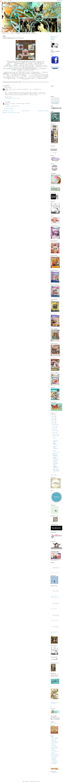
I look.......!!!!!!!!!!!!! (56, 451)
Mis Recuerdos (55, 755)
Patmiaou (54, 759)
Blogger (38, 781)
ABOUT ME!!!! (56, 453)
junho (54, 427)
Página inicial (25, 110)
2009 (53, 475)
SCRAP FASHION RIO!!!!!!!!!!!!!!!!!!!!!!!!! (56, 471)
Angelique (54, 740)
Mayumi (53, 753)
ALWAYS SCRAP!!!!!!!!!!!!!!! (56, 444)
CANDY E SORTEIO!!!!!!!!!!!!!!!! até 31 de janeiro (56, 459)
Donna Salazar (55, 742)
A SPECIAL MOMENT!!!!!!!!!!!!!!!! (56, 467)
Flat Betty (54, 745)
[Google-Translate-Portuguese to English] (53, 101)
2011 (53, 421)
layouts (12, 33)
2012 (53, 419)
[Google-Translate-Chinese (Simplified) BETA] (52, 99)
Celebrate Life (55, 741)
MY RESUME (18, 33)
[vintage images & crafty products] (54, 583)
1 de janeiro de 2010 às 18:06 (12, 106)
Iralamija (54, 750)
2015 (53, 414)
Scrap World (54, 762)
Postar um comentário (9, 108)
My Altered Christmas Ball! (55, 463)
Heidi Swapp (54, 746)
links (7, 33)
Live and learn (55, 751)
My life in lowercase (54, 758)
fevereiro (55, 434)
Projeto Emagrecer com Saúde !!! (29, 33)
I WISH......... (56, 438)
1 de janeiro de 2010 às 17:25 (12, 98)
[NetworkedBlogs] (55, 67)
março (54, 432)
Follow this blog (55, 68)
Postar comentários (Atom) (13, 112)
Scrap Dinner (55, 760)
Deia (6, 102)
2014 (53, 416)
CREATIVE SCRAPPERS (55, 455)
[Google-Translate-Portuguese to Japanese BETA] (58, 99)
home (4, 33)
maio (54, 429)
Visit (54, 620)
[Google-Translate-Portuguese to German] (55, 99)
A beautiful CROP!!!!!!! (56, 441)
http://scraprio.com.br (15, 67)
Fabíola (53, 744)
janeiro (55, 435)
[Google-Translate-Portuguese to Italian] (56, 99)
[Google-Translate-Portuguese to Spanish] (56, 101)
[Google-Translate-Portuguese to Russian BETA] (55, 101)
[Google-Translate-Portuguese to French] (53, 99)
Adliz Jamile (55, 737)
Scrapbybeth (54, 763)
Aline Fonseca (55, 738)
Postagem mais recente (8, 110)
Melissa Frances (55, 754)
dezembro (55, 424)
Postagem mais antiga (43, 110)
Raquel (6, 87)
